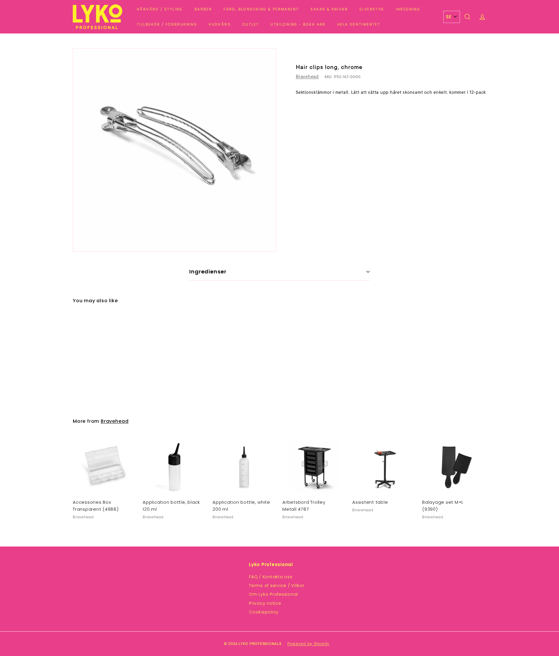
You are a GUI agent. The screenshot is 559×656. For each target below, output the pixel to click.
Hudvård (220, 24)
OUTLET (251, 24)
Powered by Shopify (308, 643)
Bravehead (307, 76)
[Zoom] (174, 149)
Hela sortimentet (358, 24)
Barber (203, 9)
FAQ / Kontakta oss (271, 577)
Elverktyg (372, 9)
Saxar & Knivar (329, 9)
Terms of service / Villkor (277, 585)
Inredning (408, 9)
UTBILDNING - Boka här (298, 24)
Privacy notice (265, 603)
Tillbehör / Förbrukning (167, 24)
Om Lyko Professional (273, 594)
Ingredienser (208, 271)
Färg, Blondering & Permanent (261, 9)
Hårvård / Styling (160, 9)
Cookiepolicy (264, 612)
